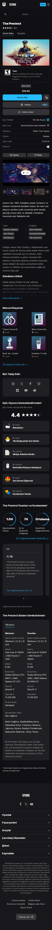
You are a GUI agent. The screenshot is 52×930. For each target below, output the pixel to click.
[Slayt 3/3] (28, 598)
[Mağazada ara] (5, 14)
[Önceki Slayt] (4, 192)
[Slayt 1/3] (23, 598)
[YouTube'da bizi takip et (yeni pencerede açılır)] (26, 391)
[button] (26, 298)
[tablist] (26, 624)
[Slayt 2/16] (26, 191)
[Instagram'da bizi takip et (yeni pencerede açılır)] (39, 384)
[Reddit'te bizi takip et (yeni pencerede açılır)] (34, 391)
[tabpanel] (26, 667)
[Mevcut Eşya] (12, 191)
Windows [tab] (9, 624)
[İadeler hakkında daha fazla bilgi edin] (48, 125)
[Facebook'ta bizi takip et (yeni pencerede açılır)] (30, 384)
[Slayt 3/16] (39, 191)
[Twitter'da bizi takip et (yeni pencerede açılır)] (21, 384)
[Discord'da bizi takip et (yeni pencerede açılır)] (17, 391)
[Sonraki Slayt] (47, 192)
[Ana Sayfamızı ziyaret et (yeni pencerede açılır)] (13, 384)
